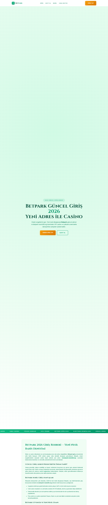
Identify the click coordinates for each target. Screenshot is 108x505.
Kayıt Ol (48, 3)
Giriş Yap (91, 3)
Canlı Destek (63, 3)
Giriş (41, 3)
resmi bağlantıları (45, 471)
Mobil (55, 3)
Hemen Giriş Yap (48, 232)
